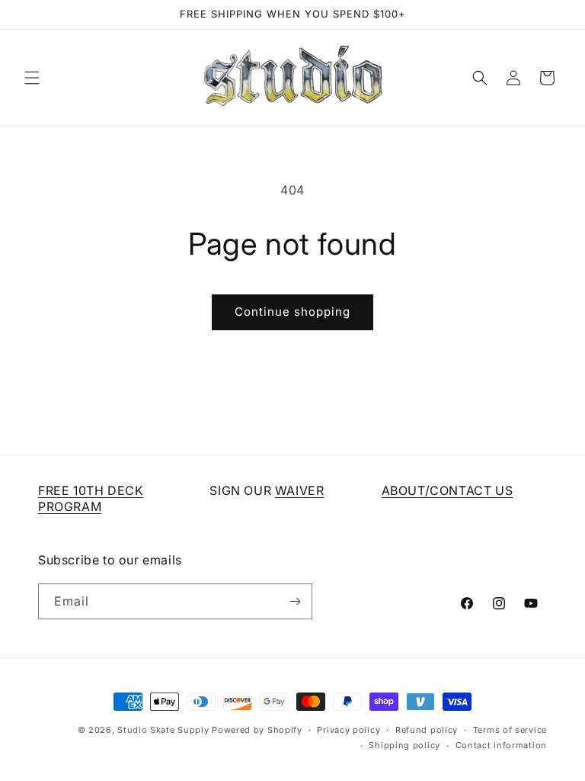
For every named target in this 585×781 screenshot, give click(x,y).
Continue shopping (292, 311)
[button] (32, 78)
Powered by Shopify (257, 730)
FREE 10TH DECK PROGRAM (90, 498)
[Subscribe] (295, 601)
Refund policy (426, 730)
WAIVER (299, 490)
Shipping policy (404, 745)
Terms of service (510, 730)
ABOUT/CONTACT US (447, 490)
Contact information (501, 745)
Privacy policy (348, 730)
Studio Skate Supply (163, 730)
